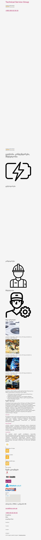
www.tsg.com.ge (22, 535)
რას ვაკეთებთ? (8, 423)
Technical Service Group (17, 2)
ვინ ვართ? (7, 414)
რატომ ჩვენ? (8, 432)
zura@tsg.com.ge (11, 508)
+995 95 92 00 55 (12, 513)
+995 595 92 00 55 (12, 10)
